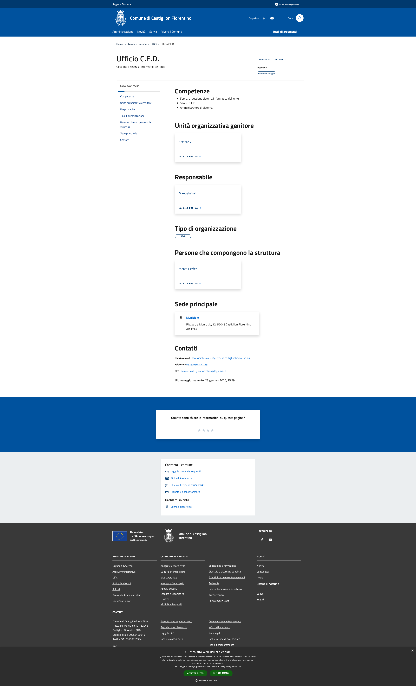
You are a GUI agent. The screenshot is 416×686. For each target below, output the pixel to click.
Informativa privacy (219, 627)
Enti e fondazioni (121, 583)
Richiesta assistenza (172, 639)
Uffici (154, 44)
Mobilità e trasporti (171, 604)
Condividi (262, 59)
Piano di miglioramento (221, 645)
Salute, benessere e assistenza (225, 589)
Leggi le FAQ (167, 633)
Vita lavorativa (169, 577)
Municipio (192, 317)
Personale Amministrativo (126, 595)
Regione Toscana (121, 4)
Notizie (261, 566)
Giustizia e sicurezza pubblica (225, 571)
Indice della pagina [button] (129, 85)
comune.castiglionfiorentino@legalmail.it (203, 371)
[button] (208, 680)
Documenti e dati (121, 601)
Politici (116, 589)
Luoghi (260, 594)
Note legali (215, 633)
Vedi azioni (279, 59)
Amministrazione (137, 44)
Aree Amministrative (124, 572)
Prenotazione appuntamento (176, 621)
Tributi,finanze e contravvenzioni (227, 577)
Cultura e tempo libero (173, 572)
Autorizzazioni (216, 595)
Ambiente (214, 583)
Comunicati (263, 572)
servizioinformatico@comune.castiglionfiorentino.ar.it (221, 358)
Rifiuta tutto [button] (221, 673)
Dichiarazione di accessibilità (224, 639)
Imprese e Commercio (172, 583)
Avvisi (260, 577)
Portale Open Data (219, 601)
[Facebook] (262, 18)
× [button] (412, 650)
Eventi (260, 599)
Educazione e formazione (222, 566)
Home (119, 44)
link (239, 666)
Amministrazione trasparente (225, 621)
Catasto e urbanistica (172, 594)
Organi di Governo (122, 566)
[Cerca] (300, 18)
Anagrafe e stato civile (173, 566)
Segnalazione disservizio (174, 627)
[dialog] (208, 666)
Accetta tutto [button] (195, 673)
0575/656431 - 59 (197, 364)
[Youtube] (270, 18)
